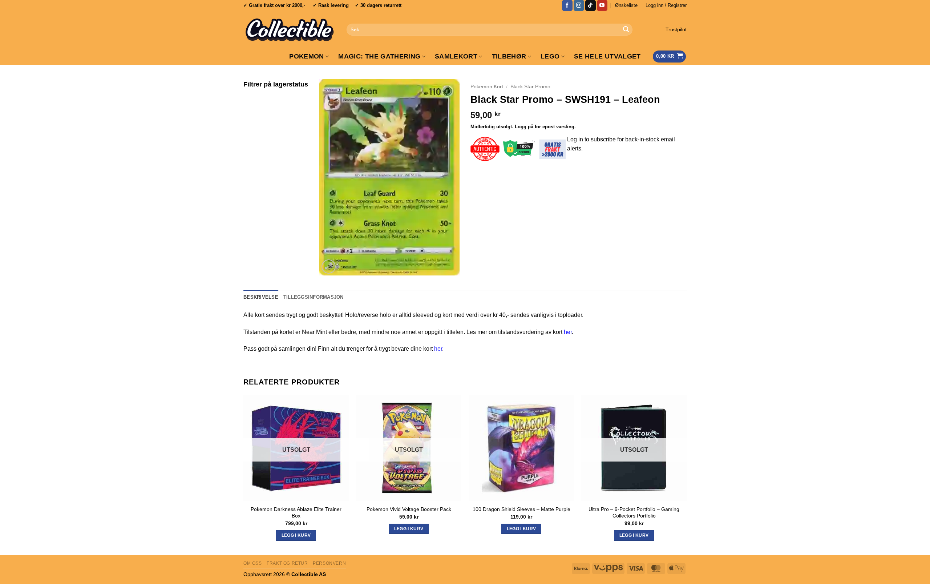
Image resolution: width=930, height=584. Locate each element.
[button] (666, 5)
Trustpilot (676, 29)
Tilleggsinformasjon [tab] (313, 297)
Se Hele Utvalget (607, 56)
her (568, 332)
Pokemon (306, 56)
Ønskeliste (626, 5)
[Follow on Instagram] (579, 5)
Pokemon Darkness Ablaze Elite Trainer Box (296, 512)
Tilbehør (509, 56)
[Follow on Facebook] (567, 5)
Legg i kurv (296, 535)
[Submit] (626, 30)
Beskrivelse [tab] (260, 297)
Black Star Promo (530, 86)
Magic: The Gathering (379, 56)
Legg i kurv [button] (521, 529)
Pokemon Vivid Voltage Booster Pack (409, 509)
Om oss (252, 563)
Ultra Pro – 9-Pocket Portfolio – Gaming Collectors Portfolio (634, 512)
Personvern (329, 563)
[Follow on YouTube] (602, 5)
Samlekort (456, 56)
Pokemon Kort (486, 86)
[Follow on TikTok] (590, 5)
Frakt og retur (287, 563)
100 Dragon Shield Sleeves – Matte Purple (521, 509)
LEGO (550, 56)
